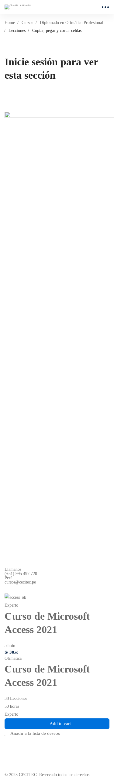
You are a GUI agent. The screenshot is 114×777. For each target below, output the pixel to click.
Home (10, 22)
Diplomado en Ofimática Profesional (71, 22)
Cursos (27, 22)
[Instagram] (21, 589)
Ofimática (13, 658)
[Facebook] (7, 589)
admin (10, 645)
